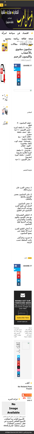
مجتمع (8, 38)
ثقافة (23, 38)
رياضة (16, 38)
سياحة (12, 33)
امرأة (4, 33)
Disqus (29, 398)
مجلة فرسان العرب (27, 432)
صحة (31, 38)
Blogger (28, 395)
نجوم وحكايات (26, 44)
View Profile (18, 345)
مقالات (14, 44)
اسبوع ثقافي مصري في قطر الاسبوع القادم (14, 416)
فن (18, 33)
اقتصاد (25, 33)
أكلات (25, 258)
